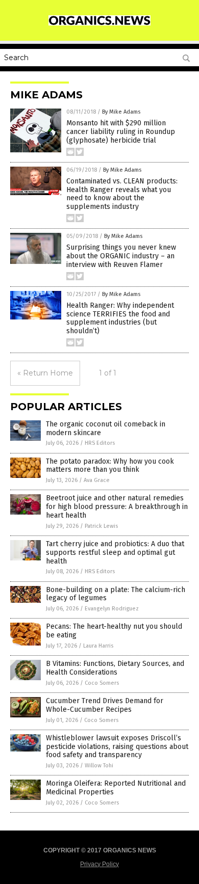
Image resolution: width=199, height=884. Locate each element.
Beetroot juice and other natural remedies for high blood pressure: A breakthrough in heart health (117, 507)
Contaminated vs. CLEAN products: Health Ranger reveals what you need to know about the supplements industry (122, 194)
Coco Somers (102, 683)
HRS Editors (100, 443)
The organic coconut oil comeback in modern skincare (105, 428)
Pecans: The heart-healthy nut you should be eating (114, 630)
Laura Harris (98, 645)
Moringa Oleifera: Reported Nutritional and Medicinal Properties (116, 787)
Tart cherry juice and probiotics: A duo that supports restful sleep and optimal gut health (115, 553)
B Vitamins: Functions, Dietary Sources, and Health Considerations (115, 668)
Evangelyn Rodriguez (112, 608)
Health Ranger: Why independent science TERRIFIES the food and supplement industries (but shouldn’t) (120, 318)
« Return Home (45, 373)
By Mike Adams (121, 112)
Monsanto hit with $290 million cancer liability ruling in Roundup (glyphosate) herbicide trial (120, 132)
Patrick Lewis (101, 526)
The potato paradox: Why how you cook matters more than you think (110, 465)
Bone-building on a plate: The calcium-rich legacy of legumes (115, 594)
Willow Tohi (99, 765)
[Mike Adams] (99, 23)
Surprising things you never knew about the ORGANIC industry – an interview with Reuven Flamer (121, 256)
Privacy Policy (99, 864)
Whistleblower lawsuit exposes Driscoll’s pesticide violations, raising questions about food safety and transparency (117, 747)
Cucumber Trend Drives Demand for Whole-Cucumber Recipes (104, 705)
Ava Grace (97, 480)
